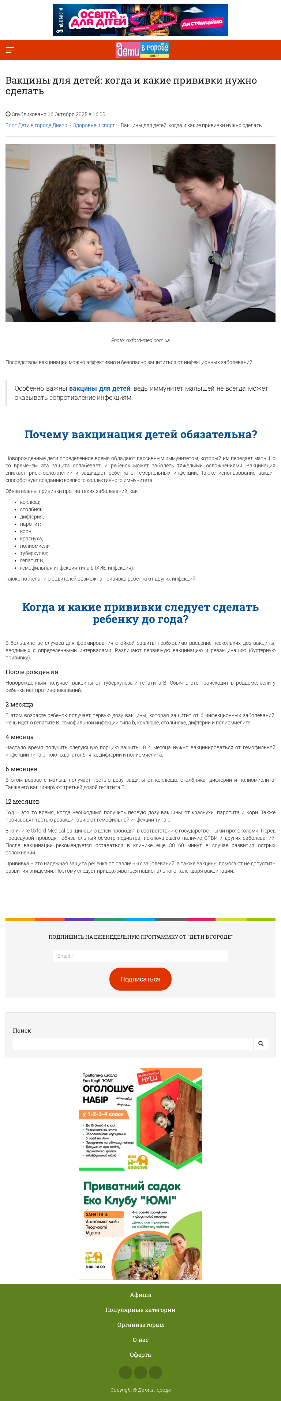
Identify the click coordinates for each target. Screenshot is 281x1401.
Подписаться (140, 979)
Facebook (125, 1372)
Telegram (155, 1372)
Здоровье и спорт (94, 125)
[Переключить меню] (10, 50)
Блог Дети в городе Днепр (36, 125)
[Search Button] (261, 1044)
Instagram (140, 1372)
